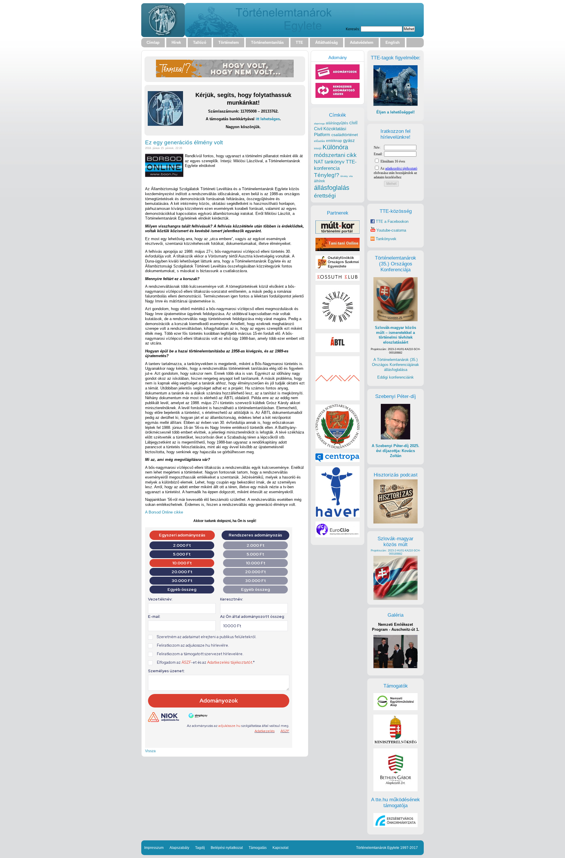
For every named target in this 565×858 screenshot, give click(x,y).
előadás (319, 141)
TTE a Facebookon (391, 221)
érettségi (325, 196)
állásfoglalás (331, 187)
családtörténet (344, 134)
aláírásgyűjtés (337, 123)
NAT (318, 161)
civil (353, 122)
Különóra (335, 147)
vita (351, 176)
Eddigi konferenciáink (395, 377)
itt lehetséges (268, 119)
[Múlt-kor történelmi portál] (337, 232)
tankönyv (335, 162)
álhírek (319, 181)
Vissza (150, 751)
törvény (344, 176)
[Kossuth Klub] (337, 279)
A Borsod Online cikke (164, 512)
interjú (317, 148)
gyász (349, 140)
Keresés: (353, 29)
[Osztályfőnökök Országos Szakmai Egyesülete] (337, 267)
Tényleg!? (326, 175)
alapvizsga (319, 123)
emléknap (334, 141)
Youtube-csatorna (390, 230)
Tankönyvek (386, 239)
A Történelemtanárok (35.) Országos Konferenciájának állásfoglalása (395, 364)
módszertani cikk (335, 155)
